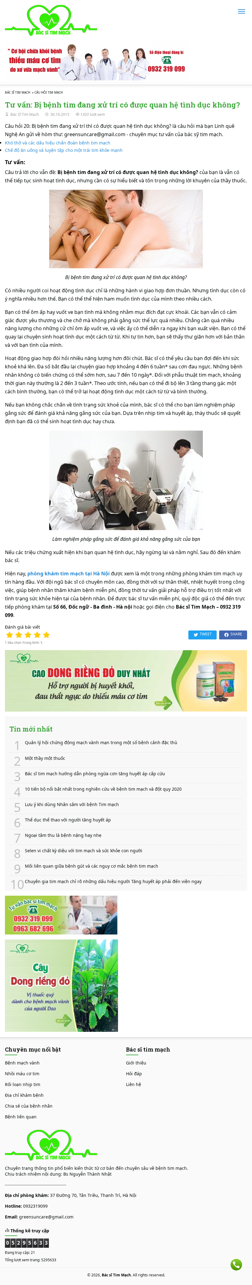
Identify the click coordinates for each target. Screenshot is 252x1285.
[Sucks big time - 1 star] (9, 634)
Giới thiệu (136, 1063)
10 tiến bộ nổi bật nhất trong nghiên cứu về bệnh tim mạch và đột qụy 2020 (103, 789)
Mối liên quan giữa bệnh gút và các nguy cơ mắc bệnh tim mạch (91, 866)
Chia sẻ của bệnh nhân (29, 1106)
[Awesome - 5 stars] (46, 634)
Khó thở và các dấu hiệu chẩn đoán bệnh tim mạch (57, 143)
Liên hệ (133, 1084)
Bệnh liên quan (21, 1117)
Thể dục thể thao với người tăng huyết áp (68, 820)
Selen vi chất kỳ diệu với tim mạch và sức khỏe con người (83, 850)
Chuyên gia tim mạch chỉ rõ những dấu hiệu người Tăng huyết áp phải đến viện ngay (113, 881)
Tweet (206, 634)
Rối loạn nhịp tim (22, 1084)
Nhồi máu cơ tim (22, 1073)
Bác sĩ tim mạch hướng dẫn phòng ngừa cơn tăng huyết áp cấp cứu (95, 773)
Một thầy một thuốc (45, 758)
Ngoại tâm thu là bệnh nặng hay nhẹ (63, 835)
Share (236, 634)
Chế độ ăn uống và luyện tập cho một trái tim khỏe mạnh (64, 150)
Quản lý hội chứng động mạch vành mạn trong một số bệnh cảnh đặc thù (101, 742)
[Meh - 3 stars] (28, 634)
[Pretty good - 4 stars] (37, 634)
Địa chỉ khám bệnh (24, 1095)
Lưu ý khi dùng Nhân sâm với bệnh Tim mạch (72, 804)
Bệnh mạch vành (22, 1063)
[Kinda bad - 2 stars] (18, 634)
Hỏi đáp (134, 1073)
